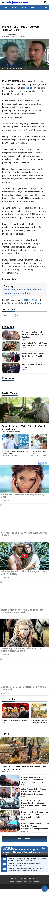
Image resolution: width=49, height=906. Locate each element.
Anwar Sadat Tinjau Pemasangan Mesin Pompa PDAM (15, 452)
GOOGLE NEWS (30, 300)
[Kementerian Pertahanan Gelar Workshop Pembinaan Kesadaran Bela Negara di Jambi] (10, 826)
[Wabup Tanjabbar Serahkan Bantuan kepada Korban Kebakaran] (11, 335)
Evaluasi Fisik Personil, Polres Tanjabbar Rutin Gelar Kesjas (34, 344)
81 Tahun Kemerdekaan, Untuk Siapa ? (15, 720)
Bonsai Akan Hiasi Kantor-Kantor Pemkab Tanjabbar (33, 354)
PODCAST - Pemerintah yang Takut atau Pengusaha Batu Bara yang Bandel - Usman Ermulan (27, 859)
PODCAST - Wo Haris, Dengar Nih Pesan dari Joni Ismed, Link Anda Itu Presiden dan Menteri (25, 869)
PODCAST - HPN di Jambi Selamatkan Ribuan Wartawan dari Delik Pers (24, 864)
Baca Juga (8, 326)
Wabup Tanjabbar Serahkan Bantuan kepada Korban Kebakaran (34, 334)
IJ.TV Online (9, 848)
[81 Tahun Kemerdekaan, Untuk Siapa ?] (15, 711)
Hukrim (14, 7)
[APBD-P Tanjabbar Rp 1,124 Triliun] (11, 368)
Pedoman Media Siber (23, 881)
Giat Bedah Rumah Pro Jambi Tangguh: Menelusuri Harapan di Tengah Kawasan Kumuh (21, 852)
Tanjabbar (8, 315)
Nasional (23, 7)
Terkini (6, 733)
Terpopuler (8, 698)
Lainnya (43, 848)
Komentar (8, 378)
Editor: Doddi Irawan (10, 34)
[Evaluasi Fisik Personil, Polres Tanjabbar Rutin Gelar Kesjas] (11, 346)
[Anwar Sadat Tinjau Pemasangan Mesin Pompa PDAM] (15, 442)
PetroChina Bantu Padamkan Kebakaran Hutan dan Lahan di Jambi (24, 768)
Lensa (6, 7)
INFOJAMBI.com (33, 303)
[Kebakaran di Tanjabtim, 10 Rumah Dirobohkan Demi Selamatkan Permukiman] (10, 780)
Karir (12, 881)
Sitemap (36, 881)
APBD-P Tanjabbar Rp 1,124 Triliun (34, 365)
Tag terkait (8, 308)
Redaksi (13, 878)
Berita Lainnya (24, 838)
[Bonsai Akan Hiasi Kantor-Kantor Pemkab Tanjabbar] (11, 357)
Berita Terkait (10, 393)
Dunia (32, 7)
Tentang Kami (33, 878)
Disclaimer (22, 878)
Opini (40, 7)
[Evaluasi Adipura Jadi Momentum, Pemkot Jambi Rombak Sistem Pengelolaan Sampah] (10, 803)
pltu (18, 315)
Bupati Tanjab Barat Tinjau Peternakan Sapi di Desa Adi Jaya (23, 427)
